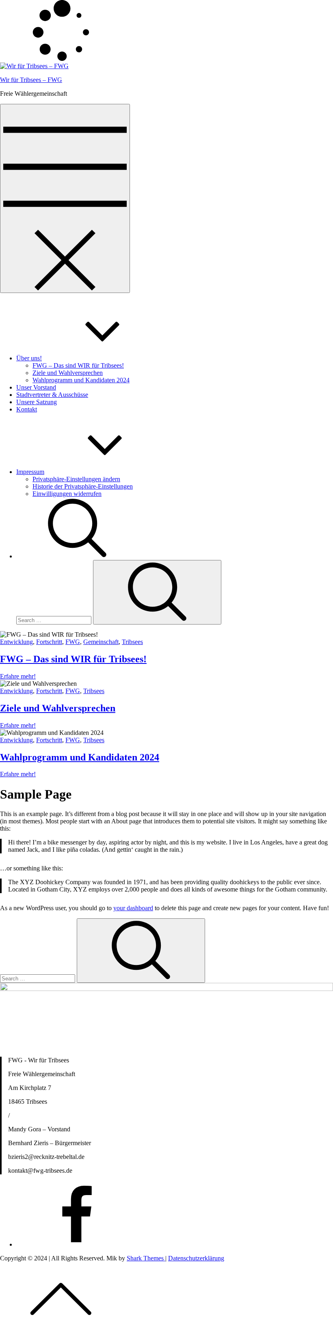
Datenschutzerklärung (196, 1258)
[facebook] (77, 1244)
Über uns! (29, 358)
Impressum (30, 471)
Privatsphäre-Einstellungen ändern (76, 479)
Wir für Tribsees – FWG (31, 79)
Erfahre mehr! (18, 676)
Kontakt (26, 409)
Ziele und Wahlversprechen (67, 372)
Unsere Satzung (36, 401)
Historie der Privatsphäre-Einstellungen (82, 486)
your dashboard (133, 908)
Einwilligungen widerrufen (67, 493)
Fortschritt (49, 641)
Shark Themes (146, 1258)
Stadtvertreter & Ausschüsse (52, 394)
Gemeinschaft (101, 641)
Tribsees (132, 641)
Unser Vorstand (36, 387)
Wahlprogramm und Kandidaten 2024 (81, 380)
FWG (72, 641)
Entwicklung (16, 641)
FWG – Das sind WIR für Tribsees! (78, 365)
